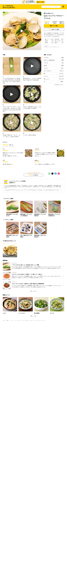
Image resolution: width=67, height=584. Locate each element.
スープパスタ (18, 320)
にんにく (46, 68)
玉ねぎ (45, 65)
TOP (4, 320)
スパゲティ (46, 57)
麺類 (7, 320)
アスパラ (46, 62)
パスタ (12, 320)
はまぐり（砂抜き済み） (49, 60)
